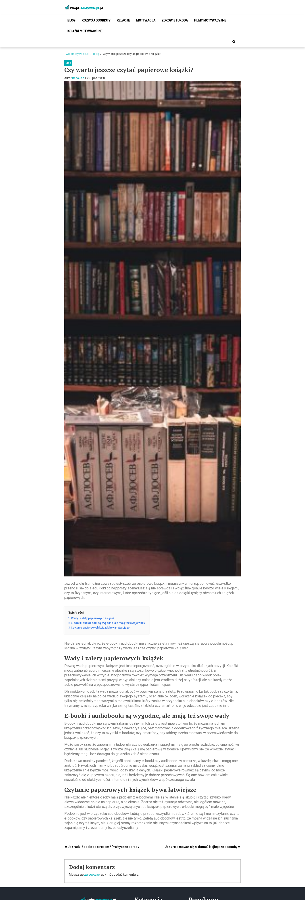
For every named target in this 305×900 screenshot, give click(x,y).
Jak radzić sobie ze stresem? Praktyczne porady (103, 847)
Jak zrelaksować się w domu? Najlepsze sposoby (201, 847)
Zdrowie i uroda (175, 20)
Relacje (123, 20)
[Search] (234, 41)
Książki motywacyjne (84, 31)
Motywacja (145, 20)
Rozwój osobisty (96, 20)
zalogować (92, 874)
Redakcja (78, 78)
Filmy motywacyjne (210, 20)
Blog (71, 20)
